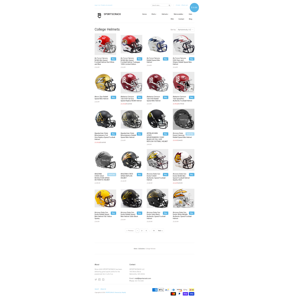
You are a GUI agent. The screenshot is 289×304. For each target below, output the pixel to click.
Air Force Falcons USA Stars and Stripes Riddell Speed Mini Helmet (182, 61)
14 (154, 230)
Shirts (153, 14)
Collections (141, 248)
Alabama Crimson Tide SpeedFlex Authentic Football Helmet (182, 99)
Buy (113, 59)
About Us (103, 289)
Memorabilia (178, 14)
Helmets (165, 14)
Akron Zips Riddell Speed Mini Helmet (101, 98)
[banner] (115, 15)
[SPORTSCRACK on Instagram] (103, 279)
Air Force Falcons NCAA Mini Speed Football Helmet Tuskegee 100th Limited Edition (130, 61)
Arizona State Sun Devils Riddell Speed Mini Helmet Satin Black (129, 214)
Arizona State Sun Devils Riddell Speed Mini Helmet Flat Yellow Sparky (103, 215)
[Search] (169, 5)
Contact (181, 19)
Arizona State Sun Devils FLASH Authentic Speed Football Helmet (156, 177)
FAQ (172, 19)
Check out (184, 5)
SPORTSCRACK (109, 292)
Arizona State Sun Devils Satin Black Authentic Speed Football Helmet (156, 215)
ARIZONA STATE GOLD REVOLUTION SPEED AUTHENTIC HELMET (102, 177)
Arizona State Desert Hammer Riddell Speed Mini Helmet (182, 135)
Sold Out (190, 134)
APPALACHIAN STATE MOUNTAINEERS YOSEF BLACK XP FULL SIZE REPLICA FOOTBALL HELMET (157, 137)
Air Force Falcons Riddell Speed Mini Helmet (153, 60)
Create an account (106, 5)
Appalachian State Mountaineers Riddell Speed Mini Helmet (128, 135)
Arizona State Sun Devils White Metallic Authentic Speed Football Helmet (182, 215)
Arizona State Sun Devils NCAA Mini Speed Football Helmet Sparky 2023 (181, 177)
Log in (97, 5)
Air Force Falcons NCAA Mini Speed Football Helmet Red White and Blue (104, 61)
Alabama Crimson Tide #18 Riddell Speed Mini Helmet (154, 99)
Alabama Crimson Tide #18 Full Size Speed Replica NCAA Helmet (131, 99)
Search (97, 289)
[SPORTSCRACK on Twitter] (96, 279)
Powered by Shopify (120, 292)
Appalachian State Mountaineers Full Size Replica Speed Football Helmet (105, 136)
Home (144, 14)
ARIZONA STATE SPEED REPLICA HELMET (127, 176)
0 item (178, 5)
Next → (160, 230)
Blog (190, 19)
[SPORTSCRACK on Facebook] (99, 279)
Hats (190, 14)
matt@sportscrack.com (143, 278)
